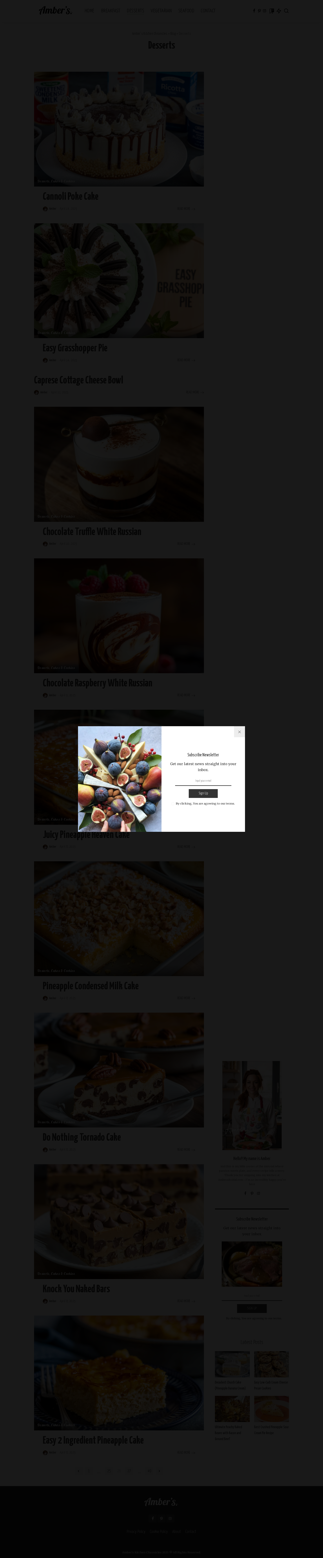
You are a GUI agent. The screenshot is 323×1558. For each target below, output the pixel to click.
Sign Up (203, 793)
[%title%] (239, 731)
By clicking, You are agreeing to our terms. (205, 803)
